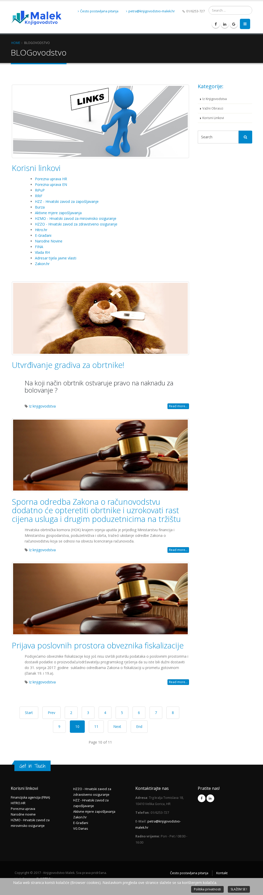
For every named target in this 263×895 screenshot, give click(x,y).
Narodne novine (23, 814)
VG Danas (80, 828)
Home (15, 43)
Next (117, 726)
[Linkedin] (225, 24)
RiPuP (40, 190)
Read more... (178, 406)
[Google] (234, 24)
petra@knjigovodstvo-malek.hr (151, 11)
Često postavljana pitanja (99, 11)
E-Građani (43, 235)
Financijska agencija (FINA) (30, 797)
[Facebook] (216, 24)
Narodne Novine (48, 241)
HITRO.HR (18, 803)
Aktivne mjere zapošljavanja (58, 212)
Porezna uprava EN (51, 184)
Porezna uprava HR (51, 178)
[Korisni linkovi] (100, 121)
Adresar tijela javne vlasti (55, 258)
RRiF (38, 195)
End (139, 726)
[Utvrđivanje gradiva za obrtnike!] (100, 318)
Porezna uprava (23, 809)
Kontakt (222, 873)
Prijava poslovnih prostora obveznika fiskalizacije (98, 645)
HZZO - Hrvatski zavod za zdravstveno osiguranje (76, 224)
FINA (39, 246)
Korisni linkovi (36, 167)
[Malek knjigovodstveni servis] (36, 11)
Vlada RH (42, 252)
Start (29, 712)
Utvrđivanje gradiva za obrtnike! (68, 364)
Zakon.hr (42, 263)
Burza (40, 207)
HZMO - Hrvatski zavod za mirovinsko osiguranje (75, 218)
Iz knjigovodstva (42, 406)
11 (96, 726)
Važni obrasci (212, 108)
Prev (51, 712)
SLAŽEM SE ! (239, 889)
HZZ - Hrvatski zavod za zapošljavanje (67, 201)
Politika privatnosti (207, 889)
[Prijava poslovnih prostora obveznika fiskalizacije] (100, 598)
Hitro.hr (41, 229)
